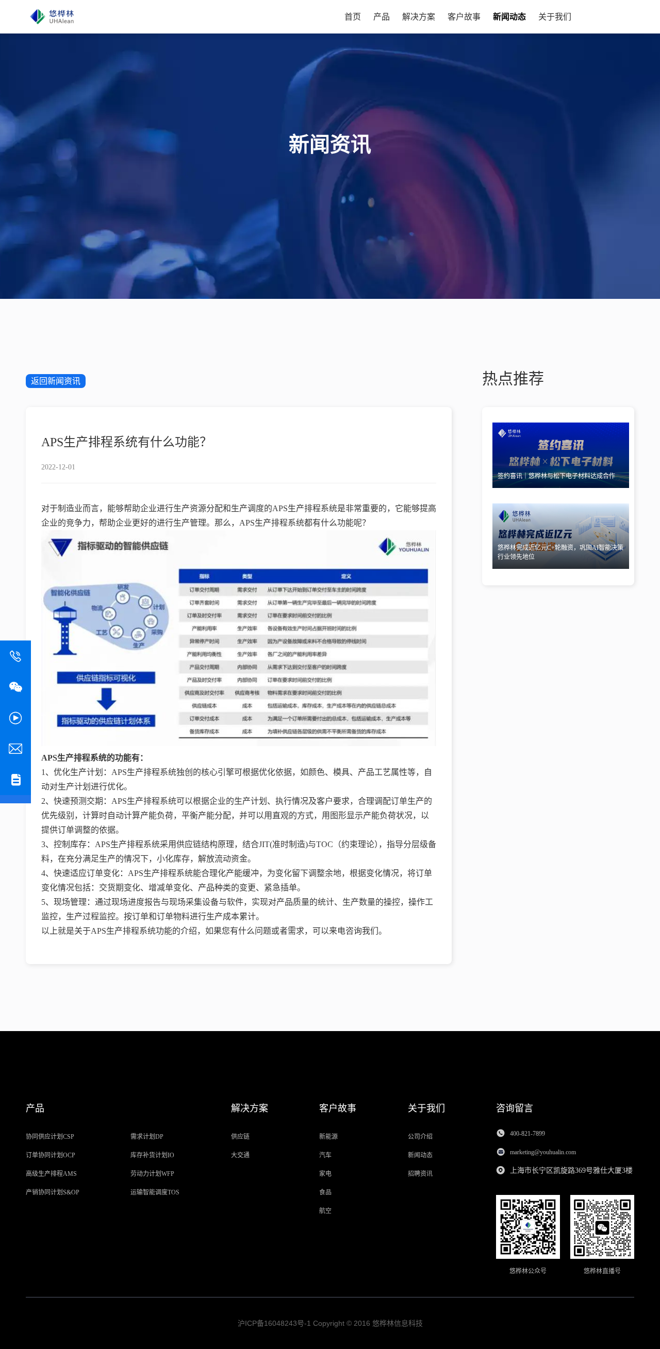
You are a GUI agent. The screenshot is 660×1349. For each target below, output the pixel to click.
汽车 (325, 1155)
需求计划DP (146, 1136)
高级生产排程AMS (51, 1173)
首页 (352, 16)
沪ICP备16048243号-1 (274, 1323)
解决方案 (418, 16)
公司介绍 (420, 1136)
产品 (381, 16)
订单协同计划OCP (50, 1155)
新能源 (328, 1136)
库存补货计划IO (152, 1155)
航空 (325, 1211)
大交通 (240, 1155)
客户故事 (464, 16)
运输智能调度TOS (154, 1192)
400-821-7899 (527, 1133)
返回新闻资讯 (55, 381)
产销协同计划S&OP (52, 1192)
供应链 (240, 1136)
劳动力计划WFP (152, 1173)
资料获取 (608, 16)
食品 (325, 1192)
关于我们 (554, 16)
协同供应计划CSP (50, 1136)
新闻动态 (509, 16)
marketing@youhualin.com (544, 1152)
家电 (325, 1173)
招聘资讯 (420, 1173)
